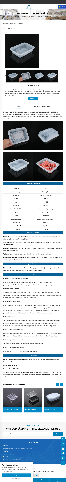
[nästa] (59, 76)
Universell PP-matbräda (16, 23)
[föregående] (5, 76)
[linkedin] (37, 475)
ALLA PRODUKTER (9, 29)
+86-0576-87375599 (8, 454)
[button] (57, 384)
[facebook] (33, 475)
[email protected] (13, 365)
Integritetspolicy (49, 471)
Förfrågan (33, 99)
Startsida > (6, 23)
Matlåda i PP (32, 16)
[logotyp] (28, 6)
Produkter (24, 16)
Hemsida (16, 16)
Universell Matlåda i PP (45, 16)
